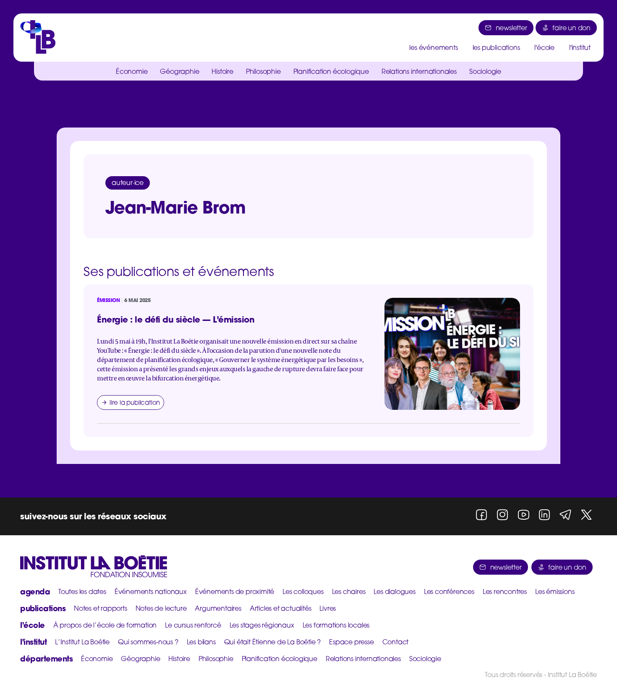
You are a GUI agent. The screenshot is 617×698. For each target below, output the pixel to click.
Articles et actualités (280, 608)
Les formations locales (336, 625)
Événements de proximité (234, 591)
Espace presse (351, 642)
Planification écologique (331, 71)
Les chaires (349, 591)
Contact (395, 642)
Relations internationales (419, 71)
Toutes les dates (82, 591)
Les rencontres (505, 591)
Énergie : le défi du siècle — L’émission (175, 319)
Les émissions (554, 591)
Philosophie (263, 71)
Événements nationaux (151, 591)
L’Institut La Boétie (82, 642)
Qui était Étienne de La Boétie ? (272, 642)
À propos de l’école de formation (105, 625)
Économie (131, 71)
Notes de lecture (161, 608)
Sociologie (485, 71)
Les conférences (449, 591)
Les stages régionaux (262, 625)
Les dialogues (394, 591)
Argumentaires (218, 608)
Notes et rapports (100, 608)
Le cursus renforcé (193, 625)
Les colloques (302, 591)
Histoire (222, 71)
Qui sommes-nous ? (148, 642)
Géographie (179, 71)
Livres (327, 608)
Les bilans (201, 642)
